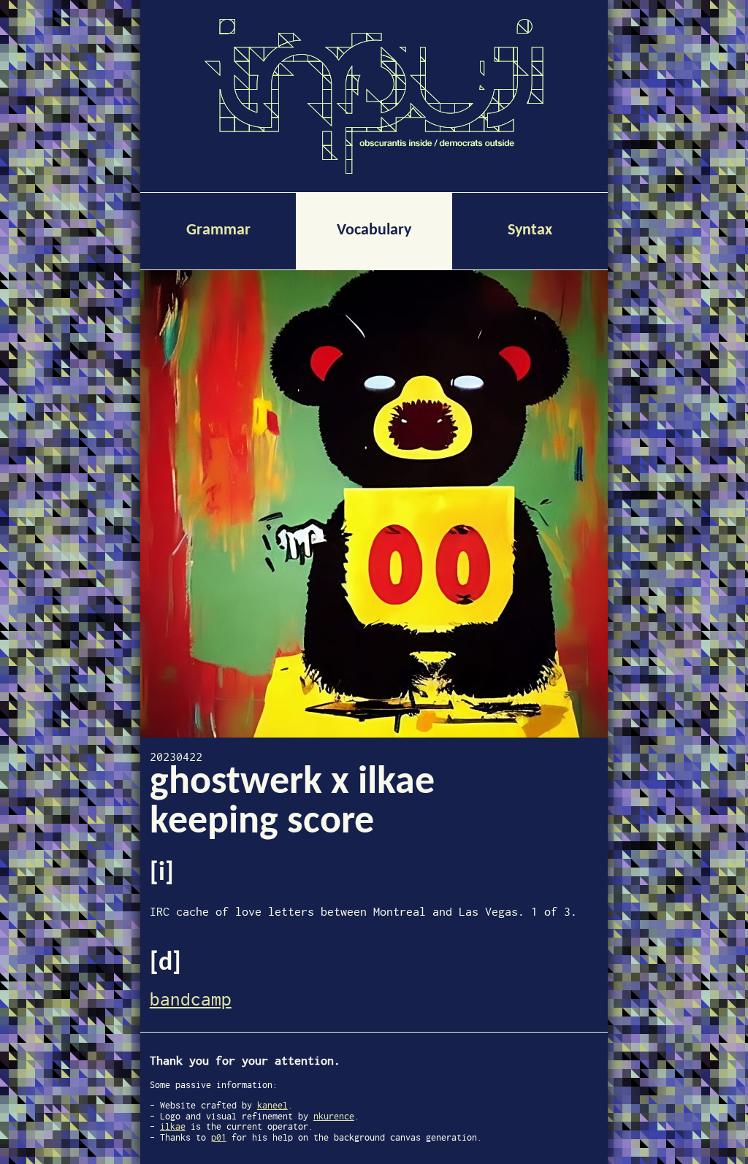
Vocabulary (374, 230)
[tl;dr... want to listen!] (374, 504)
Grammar (218, 230)
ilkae (173, 1126)
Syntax (530, 230)
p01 (218, 1137)
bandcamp (191, 999)
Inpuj (374, 96)
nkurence (333, 1116)
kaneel (272, 1105)
